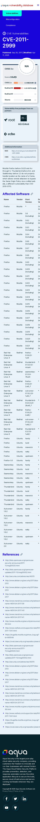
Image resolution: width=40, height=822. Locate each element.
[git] (16, 808)
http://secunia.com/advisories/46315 (19, 576)
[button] (38, 5)
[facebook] (7, 799)
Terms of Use (18, 791)
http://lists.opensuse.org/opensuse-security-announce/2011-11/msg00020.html (19, 563)
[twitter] (16, 799)
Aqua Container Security (15, 753)
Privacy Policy (7, 791)
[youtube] (7, 808)
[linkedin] (24, 799)
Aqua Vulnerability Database (17, 5)
